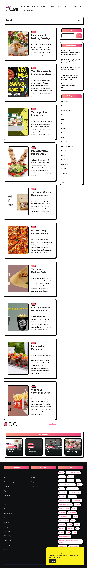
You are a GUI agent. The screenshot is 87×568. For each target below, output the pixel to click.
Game (63, 137)
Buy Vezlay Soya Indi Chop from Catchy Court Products (39, 155)
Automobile (25, 6)
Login (23, 11)
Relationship (65, 164)
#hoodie (61, 472)
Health (73, 520)
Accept (53, 561)
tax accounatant (73, 546)
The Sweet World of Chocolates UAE (41, 193)
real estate (70, 528)
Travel (63, 182)
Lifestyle (51, 6)
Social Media (65, 169)
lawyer (70, 524)
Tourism (63, 178)
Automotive (70, 480)
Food (33, 32)
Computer (64, 115)
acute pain (70, 476)
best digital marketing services (67, 484)
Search (71, 30)
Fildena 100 (62, 512)
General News (65, 142)
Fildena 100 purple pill (64, 516)
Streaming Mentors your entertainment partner (68, 541)
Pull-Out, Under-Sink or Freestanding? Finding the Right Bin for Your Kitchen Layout (70, 53)
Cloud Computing (66, 110)
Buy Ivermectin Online (72, 488)
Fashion (59, 6)
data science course (64, 500)
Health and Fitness (67, 146)
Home (75, 20)
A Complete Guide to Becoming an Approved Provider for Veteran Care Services (70, 69)
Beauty (78, 480)
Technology (64, 173)
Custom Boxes (72, 496)
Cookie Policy (58, 557)
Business (35, 6)
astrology (61, 480)
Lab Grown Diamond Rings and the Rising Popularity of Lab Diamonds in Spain (70, 61)
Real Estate (64, 160)
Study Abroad (62, 546)
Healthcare (62, 524)
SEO (77, 528)
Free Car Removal (63, 520)
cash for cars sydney (75, 492)
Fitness (75, 516)
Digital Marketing (77, 500)
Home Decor (65, 151)
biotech (80, 484)
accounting (62, 476)
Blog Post (77, 6)
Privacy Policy (35, 486)
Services (61, 532)
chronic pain (62, 496)
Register (30, 11)
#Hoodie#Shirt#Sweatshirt (73, 472)
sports (74, 532)
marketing (61, 528)
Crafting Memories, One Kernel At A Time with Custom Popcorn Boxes (41, 312)
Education (67, 6)
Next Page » (52, 424)
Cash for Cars (62, 492)
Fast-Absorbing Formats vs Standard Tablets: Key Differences (69, 85)
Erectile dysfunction (64, 508)
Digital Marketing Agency (65, 504)
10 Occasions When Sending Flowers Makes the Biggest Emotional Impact (70, 77)
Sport (68, 532)
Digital (43, 6)
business (61, 488)
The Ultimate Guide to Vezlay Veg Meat (41, 73)
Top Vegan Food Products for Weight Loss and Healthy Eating (39, 117)
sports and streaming (64, 536)
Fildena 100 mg (72, 512)
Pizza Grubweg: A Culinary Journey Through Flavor (40, 233)
